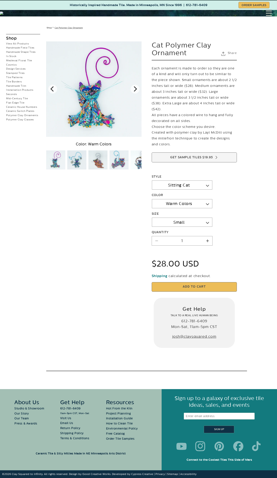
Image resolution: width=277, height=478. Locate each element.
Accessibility (188, 474)
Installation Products (19, 89)
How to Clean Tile (119, 423)
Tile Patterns (14, 77)
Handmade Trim (16, 85)
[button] (271, 13)
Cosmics (11, 64)
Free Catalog (115, 433)
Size (155, 214)
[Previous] (52, 89)
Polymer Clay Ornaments (22, 115)
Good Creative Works (96, 474)
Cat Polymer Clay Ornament (69, 27)
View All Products (17, 43)
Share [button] (232, 53)
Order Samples (254, 5)
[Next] (135, 89)
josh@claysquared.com (194, 336)
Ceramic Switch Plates (20, 111)
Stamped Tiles (15, 73)
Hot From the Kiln (119, 408)
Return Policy (70, 428)
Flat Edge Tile (15, 102)
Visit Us (65, 418)
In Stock (11, 56)
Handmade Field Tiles (20, 47)
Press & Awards (25, 423)
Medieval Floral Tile (19, 60)
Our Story (21, 413)
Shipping (159, 276)
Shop (49, 27)
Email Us (66, 423)
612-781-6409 (196, 5)
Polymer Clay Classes (20, 119)
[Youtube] (181, 446)
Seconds (11, 94)
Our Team (21, 418)
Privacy (160, 474)
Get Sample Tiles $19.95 (191, 157)
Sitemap (172, 474)
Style (157, 177)
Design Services (16, 68)
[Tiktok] (257, 446)
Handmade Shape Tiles (21, 52)
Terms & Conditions (74, 438)
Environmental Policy (122, 428)
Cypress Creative (142, 474)
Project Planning (118, 413)
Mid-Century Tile (17, 98)
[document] (94, 89)
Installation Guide (119, 418)
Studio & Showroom (29, 408)
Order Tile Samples (120, 438)
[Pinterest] (219, 446)
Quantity (160, 232)
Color (157, 195)
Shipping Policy (72, 433)
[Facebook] (238, 446)
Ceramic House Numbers (21, 107)
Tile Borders (14, 81)
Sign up (219, 429)
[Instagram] (200, 446)
